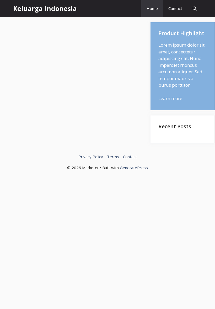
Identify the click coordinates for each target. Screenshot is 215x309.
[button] (194, 8)
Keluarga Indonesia (45, 8)
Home (152, 8)
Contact (175, 8)
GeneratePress (134, 167)
